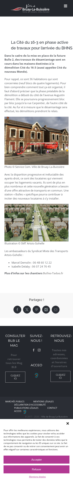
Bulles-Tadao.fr (53, 273)
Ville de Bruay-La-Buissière (54, 416)
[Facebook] (33, 350)
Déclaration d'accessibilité (30, 404)
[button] (67, 423)
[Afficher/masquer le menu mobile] (66, 6)
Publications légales (26, 407)
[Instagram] (39, 350)
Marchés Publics (14, 401)
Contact (52, 407)
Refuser (36, 469)
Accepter (36, 459)
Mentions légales (37, 476)
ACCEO (17, 411)
